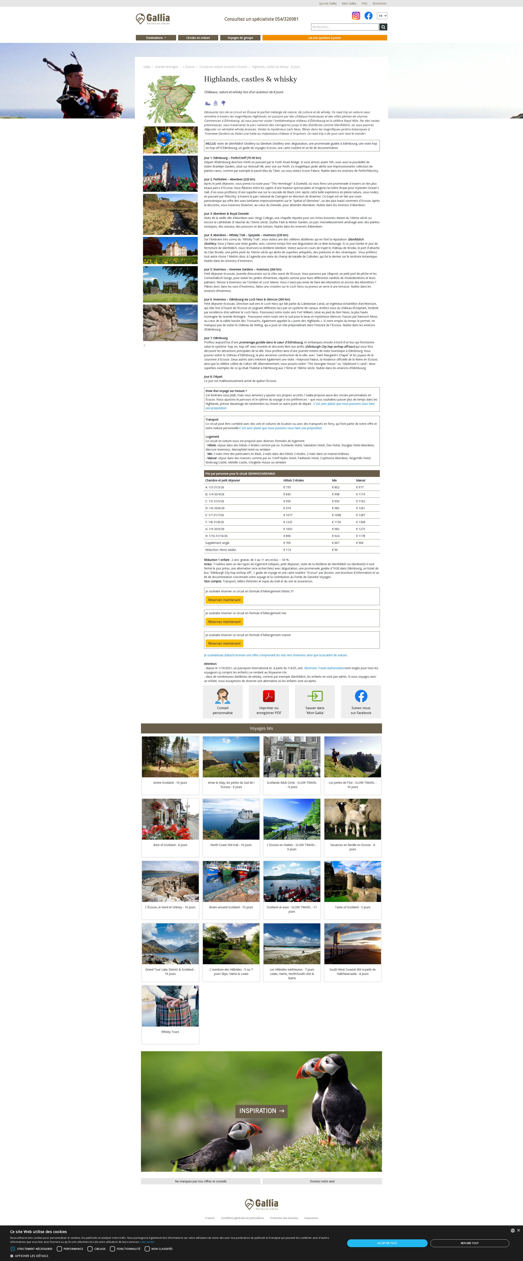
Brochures (380, 3)
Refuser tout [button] (470, 1243)
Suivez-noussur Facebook (361, 710)
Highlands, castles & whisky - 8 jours (276, 67)
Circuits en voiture (198, 38)
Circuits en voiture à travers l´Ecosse (223, 67)
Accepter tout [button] (387, 1243)
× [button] (518, 1230)
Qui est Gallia (327, 3)
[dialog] (261, 1243)
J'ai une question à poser (324, 38)
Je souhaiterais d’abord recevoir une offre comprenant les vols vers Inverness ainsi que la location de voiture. (276, 655)
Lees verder (147, 1242)
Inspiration (257, 1111)
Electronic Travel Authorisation (324, 668)
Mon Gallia (349, 3)
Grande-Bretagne (166, 67)
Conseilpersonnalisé (223, 710)
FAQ (364, 3)
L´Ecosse (189, 67)
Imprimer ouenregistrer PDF (269, 710)
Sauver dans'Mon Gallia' (315, 710)
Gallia (147, 67)
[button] (173, 1256)
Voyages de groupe (240, 38)
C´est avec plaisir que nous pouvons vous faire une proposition (280, 428)
